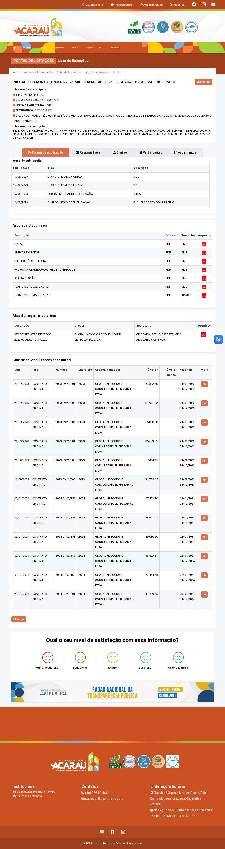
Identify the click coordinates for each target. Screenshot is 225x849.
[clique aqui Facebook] (112, 832)
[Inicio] (14, 47)
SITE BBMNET (43, 110)
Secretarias (57, 48)
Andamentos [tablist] (186, 152)
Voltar (20, 619)
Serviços (87, 48)
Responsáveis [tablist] (89, 152)
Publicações (115, 48)
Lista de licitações (96, 72)
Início (16, 72)
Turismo (73, 48)
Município (41, 48)
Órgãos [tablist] (122, 152)
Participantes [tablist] (152, 152)
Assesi (97, 843)
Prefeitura (26, 48)
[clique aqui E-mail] (102, 832)
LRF (101, 48)
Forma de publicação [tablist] (47, 152)
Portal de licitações (68, 72)
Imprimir (205, 81)
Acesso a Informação (38, 72)
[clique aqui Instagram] (123, 832)
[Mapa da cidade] (112, 723)
